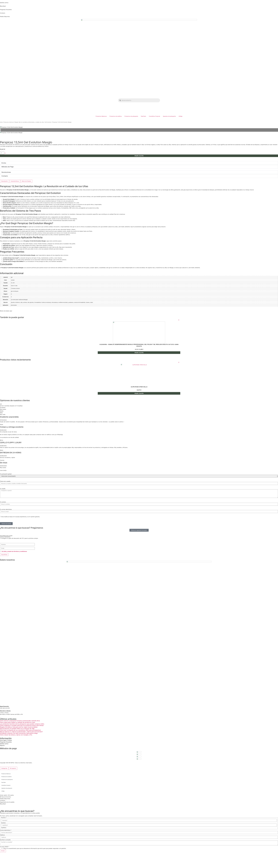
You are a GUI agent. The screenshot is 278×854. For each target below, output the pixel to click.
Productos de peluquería (131, 116)
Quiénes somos (4, 2)
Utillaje (180, 116)
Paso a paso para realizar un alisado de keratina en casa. (17, 722)
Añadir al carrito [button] (139, 352)
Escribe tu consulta (5, 839)
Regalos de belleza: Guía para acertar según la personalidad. (19, 727)
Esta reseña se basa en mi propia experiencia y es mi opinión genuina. (20, 516)
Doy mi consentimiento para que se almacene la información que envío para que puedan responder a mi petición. (35, 848)
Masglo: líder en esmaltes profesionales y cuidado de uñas (29, 122)
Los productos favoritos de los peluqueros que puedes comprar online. (22, 724)
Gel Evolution (48, 122)
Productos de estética (116, 116)
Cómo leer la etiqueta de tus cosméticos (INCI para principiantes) (20, 730)
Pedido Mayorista (5, 16)
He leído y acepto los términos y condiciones (14, 551)
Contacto (2, 13)
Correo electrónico (5, 830)
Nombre (3, 822)
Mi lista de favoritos (5, 797)
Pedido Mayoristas (5, 798)
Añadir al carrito (139, 155)
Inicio (1, 122)
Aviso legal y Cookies (6, 740)
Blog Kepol (3, 6)
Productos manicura (9, 122)
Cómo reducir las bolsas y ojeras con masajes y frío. (16, 735)
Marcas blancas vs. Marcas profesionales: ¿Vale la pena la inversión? (21, 731)
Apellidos (3, 827)
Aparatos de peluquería (169, 116)
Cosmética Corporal (154, 116)
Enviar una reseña (6, 523)
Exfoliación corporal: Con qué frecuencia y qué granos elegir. (19, 733)
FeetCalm (143, 116)
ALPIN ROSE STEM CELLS (139, 387)
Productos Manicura (101, 116)
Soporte (2, 745)
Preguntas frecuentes (6, 9)
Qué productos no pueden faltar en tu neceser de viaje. (17, 728)
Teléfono (2, 835)
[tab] (4, 181)
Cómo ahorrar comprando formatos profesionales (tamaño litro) (20, 720)
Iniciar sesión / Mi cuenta (7, 795)
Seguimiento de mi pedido (7, 802)
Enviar (3, 850)
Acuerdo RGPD (4, 846)
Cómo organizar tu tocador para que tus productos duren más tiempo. (22, 725)
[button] (5, 153)
